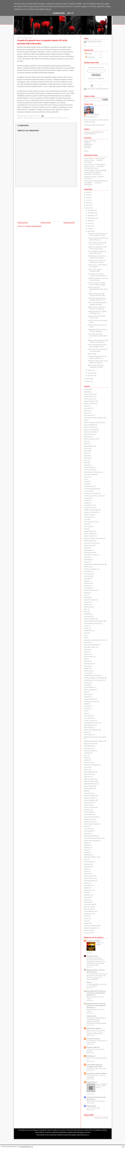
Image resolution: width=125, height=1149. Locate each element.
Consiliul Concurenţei (91, 493)
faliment (86, 604)
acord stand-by (89, 394)
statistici (86, 888)
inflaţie (86, 668)
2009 (87, 379)
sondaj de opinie (89, 881)
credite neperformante (91, 510)
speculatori (87, 885)
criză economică (40, 118)
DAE (85, 529)
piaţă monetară (89, 786)
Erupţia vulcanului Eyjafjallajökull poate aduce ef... (98, 289)
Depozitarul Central (90, 555)
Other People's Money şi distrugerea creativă (96, 366)
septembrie (91, 218)
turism (86, 918)
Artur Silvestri (88, 415)
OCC (85, 755)
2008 (87, 381)
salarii (86, 852)
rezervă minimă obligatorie (93, 838)
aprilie (90, 231)
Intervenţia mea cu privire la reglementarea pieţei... (97, 257)
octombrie (91, 215)
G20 (85, 633)
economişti (87, 576)
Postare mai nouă (22, 222)
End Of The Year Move (93, 1108)
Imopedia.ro (88, 146)
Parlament (87, 762)
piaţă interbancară (90, 784)
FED (85, 612)
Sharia (86, 871)
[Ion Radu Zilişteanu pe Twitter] (96, 89)
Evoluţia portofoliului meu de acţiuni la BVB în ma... (97, 357)
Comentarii (90, 57)
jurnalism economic (90, 701)
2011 (87, 205)
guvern (86, 654)
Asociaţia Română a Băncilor (93, 418)
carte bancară (88, 467)
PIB (85, 791)
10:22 (38, 115)
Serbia (86, 869)
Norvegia (87, 753)
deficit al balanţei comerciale (93, 538)
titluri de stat (88, 909)
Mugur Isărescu (89, 743)
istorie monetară (89, 690)
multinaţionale (88, 746)
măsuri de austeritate (91, 730)
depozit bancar (89, 552)
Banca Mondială (89, 425)
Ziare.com (87, 148)
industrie (87, 666)
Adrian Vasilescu (89, 401)
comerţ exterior (89, 486)
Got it (70, 13)
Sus (123, 1146)
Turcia (86, 916)
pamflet (86, 760)
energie (86, 586)
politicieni (87, 805)
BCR (85, 441)
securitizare (88, 866)
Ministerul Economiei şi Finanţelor (95, 737)
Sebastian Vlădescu (90, 857)
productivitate (88, 814)
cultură (86, 524)
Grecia (47, 118)
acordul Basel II (89, 396)
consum (86, 500)
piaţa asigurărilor (89, 772)
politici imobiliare (89, 800)
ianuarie (90, 375)
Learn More (59, 13)
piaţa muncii (88, 774)
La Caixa (87, 706)
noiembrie (91, 213)
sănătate (87, 855)
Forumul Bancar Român (92, 623)
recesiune (87, 829)
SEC (85, 859)
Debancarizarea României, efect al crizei (97, 317)
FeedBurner (100, 78)
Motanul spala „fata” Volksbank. (96, 1101)
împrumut (87, 694)
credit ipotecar (88, 508)
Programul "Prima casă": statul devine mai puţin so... (98, 362)
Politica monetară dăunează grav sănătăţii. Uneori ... (97, 345)
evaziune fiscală (89, 600)
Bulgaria (87, 458)
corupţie (86, 503)
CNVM (86, 481)
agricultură (87, 408)
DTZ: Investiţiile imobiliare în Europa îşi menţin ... (97, 252)
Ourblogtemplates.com (26, 1146)
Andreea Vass (91, 1016)
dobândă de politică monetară (94, 564)
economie (87, 571)
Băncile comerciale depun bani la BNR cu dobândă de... (98, 341)
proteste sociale (89, 822)
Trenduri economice (93, 941)
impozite (87, 661)
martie (90, 370)
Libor (85, 713)
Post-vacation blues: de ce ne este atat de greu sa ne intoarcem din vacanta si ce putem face (97, 975)
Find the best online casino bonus (96, 1068)
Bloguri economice (90, 141)
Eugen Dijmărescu (90, 590)
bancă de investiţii (90, 432)
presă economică (89, 807)
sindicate (87, 873)
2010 (87, 208)
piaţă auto (87, 777)
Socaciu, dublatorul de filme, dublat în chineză (101, 1085)
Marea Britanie (89, 725)
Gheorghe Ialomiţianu (91, 645)
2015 (87, 195)
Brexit (86, 453)
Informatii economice (94, 1028)
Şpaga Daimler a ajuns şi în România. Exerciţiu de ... (97, 308)
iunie (89, 226)
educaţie (87, 578)
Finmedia (87, 614)
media (86, 732)
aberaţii (86, 389)
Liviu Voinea (88, 718)
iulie (89, 223)
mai (89, 228)
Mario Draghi (88, 727)
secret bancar (88, 862)
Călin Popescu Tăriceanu (92, 472)
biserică (86, 448)
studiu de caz (88, 890)
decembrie (91, 210)
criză (85, 519)
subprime (87, 895)
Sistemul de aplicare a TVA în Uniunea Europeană (97, 248)
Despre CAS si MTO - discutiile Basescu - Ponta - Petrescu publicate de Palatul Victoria (96, 1031)
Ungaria (86, 923)
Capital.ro (87, 142)
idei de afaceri (88, 656)
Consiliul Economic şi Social (93, 496)
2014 (87, 197)
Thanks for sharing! (90, 177)
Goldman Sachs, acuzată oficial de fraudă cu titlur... (97, 294)
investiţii (86, 685)
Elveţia (86, 581)
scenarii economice (93, 1039)
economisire (88, 574)
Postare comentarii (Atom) (33, 226)
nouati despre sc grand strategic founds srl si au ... (94, 159)
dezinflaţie (87, 559)
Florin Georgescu (89, 619)
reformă (86, 833)
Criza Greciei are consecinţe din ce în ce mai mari (97, 243)
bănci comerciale (89, 439)
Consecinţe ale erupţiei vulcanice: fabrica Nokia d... (98, 275)
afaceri (86, 406)
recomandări (88, 831)
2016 (87, 192)
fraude (86, 628)
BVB (85, 463)
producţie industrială (91, 817)
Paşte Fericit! (92, 354)
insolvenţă (87, 673)
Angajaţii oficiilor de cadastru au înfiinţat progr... (97, 312)
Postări (89, 54)
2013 (87, 200)
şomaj (86, 900)
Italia (85, 692)
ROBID (86, 843)
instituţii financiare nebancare (94, 680)
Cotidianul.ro (88, 144)
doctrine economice (90, 569)
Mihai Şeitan (88, 734)
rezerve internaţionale (91, 840)
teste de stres (88, 907)
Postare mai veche (69, 222)
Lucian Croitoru (89, 720)
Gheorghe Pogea (89, 647)
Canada (86, 465)
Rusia (86, 850)
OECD (86, 758)
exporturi (87, 602)
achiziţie (86, 392)
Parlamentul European (91, 765)
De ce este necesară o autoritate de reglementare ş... (97, 336)
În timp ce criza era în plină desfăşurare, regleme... (96, 261)
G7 (85, 635)
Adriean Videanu (89, 403)
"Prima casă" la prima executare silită (95, 270)
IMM (85, 659)
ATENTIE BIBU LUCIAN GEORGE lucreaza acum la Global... (95, 171)
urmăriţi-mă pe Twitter (101, 1118)
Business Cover (92, 956)
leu (85, 711)
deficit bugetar (88, 541)
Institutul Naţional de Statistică (94, 678)
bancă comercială (90, 429)
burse (86, 460)
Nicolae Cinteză (89, 751)
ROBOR (86, 845)
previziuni (87, 810)
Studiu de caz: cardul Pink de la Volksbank (97, 266)
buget (86, 455)
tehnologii (87, 902)
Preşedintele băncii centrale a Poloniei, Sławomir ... (97, 330)
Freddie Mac (88, 630)
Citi (85, 479)
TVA (85, 921)
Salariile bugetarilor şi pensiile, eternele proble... (98, 279)
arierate (86, 413)
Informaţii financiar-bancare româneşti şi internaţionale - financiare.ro (96, 993)
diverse (86, 562)
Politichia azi (91, 1056)
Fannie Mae (88, 607)
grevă (86, 652)
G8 (85, 638)
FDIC (85, 609)
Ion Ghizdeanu (89, 687)
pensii (86, 769)
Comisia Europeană (28, 118)
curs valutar (88, 526)
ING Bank (87, 671)
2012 (87, 203)
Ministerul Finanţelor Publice (93, 741)
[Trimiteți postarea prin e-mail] (42, 115)
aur (85, 420)
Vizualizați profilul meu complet (94, 125)
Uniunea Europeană (56, 118)
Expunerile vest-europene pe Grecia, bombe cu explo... (97, 234)
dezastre (87, 557)
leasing (86, 708)
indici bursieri (88, 663)
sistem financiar (89, 878)
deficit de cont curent (91, 543)
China (86, 477)
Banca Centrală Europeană (93, 422)
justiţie (86, 704)
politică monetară (89, 795)
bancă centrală (89, 427)
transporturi (88, 914)
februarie (91, 373)
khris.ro (89, 982)
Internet (86, 683)
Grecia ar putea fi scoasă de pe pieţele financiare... (98, 239)
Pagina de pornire (46, 222)
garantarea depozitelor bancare (94, 640)
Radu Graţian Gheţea (91, 824)
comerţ (86, 484)
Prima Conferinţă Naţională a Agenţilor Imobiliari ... (97, 303)
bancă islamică (89, 434)
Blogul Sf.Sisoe (92, 1082)
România (87, 848)
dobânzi (86, 567)
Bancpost (87, 437)
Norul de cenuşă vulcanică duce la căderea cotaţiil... (97, 283)
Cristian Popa (88, 515)
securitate (87, 864)
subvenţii (87, 897)
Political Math (91, 1106)
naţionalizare (88, 748)
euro (85, 595)
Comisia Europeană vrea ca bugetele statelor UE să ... (97, 299)
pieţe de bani (88, 793)
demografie (88, 550)
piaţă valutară (88, 788)
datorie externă (89, 534)
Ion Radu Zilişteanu (92, 114)
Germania (87, 642)
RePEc (86, 151)
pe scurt (86, 767)
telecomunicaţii (89, 904)
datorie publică (89, 536)
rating (86, 826)
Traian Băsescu (89, 911)
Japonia (86, 697)
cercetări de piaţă (89, 474)
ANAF (86, 411)
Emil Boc (87, 583)
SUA (85, 892)
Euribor (86, 593)
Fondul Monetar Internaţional (93, 621)
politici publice (89, 803)
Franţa (86, 626)
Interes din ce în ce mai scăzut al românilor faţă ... (98, 350)
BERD (86, 444)
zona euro (66, 118)
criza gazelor (88, 517)
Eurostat (86, 597)
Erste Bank (87, 588)
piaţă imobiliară (89, 781)
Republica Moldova (90, 836)
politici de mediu (89, 798)
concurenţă (87, 491)
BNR (85, 451)
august (90, 221)
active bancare (89, 399)
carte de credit (88, 470)
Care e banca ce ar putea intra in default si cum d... (95, 165)
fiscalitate (87, 616)
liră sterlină (87, 716)
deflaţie (86, 548)
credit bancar (88, 505)
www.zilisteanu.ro (90, 134)
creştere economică (90, 512)
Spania (86, 883)
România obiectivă (93, 1047)
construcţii (87, 498)
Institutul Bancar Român (92, 675)
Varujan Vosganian (90, 928)
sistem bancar (88, 876)
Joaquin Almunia (89, 699)
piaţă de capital (89, 779)
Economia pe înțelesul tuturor (97, 1073)
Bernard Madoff (89, 446)
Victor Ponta (88, 930)
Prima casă (87, 812)
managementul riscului (91, 723)
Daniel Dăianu (89, 531)
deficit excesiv (88, 545)
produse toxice (89, 819)
